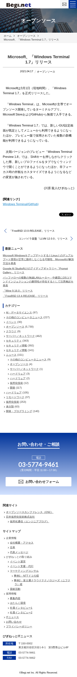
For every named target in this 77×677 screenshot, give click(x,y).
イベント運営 (18, 561)
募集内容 (15, 598)
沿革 (12, 547)
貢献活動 (15, 588)
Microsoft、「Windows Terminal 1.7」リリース (31, 39)
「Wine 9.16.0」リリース (18, 290)
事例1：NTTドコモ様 (26, 575)
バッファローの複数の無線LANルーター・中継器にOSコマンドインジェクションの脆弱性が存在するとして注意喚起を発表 (38, 281)
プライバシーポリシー (19, 626)
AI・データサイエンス (19, 312)
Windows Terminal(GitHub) (20, 204)
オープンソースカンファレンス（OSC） (29, 512)
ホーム (8, 35)
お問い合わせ (14, 621)
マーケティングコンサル (24, 570)
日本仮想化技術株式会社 (20, 516)
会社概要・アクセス (21, 542)
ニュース (11, 354)
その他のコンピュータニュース (24, 317)
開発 (12, 387)
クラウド (11, 331)
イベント (11, 321)
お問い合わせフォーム (42, 482)
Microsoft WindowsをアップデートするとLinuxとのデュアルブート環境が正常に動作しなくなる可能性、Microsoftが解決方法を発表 (38, 259)
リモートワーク (15, 397)
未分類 (10, 406)
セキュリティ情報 (16, 345)
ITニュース (12, 617)
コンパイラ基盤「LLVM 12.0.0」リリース (43, 238)
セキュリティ (14, 340)
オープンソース (26, 35)
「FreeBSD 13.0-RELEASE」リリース (32, 230)
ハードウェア (18, 373)
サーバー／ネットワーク (20, 335)
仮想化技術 (16, 383)
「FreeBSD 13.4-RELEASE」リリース (25, 295)
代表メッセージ (19, 552)
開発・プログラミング (19, 411)
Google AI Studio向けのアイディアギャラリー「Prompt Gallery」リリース (35, 270)
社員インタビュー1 (21, 607)
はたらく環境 (18, 602)
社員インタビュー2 (21, 612)
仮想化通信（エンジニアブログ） (29, 521)
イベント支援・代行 (21, 566)
